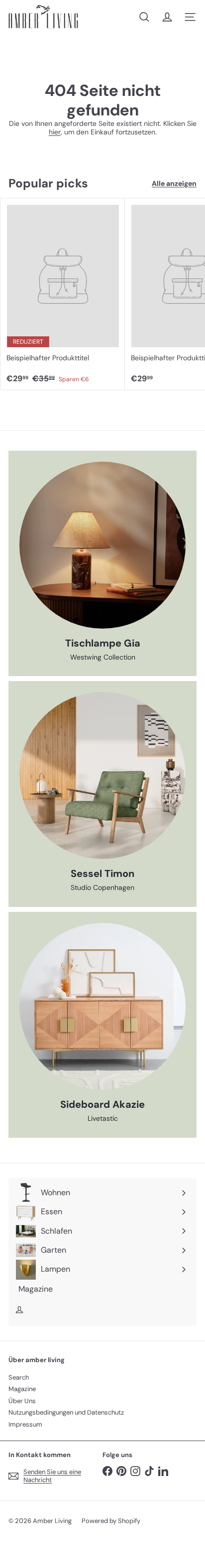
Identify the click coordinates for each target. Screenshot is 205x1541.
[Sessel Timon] (102, 775)
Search (18, 1377)
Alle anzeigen (174, 183)
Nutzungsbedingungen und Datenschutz (66, 1412)
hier (55, 131)
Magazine (22, 1389)
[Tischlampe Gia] (102, 545)
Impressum (25, 1424)
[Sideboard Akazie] (102, 1006)
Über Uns (22, 1401)
